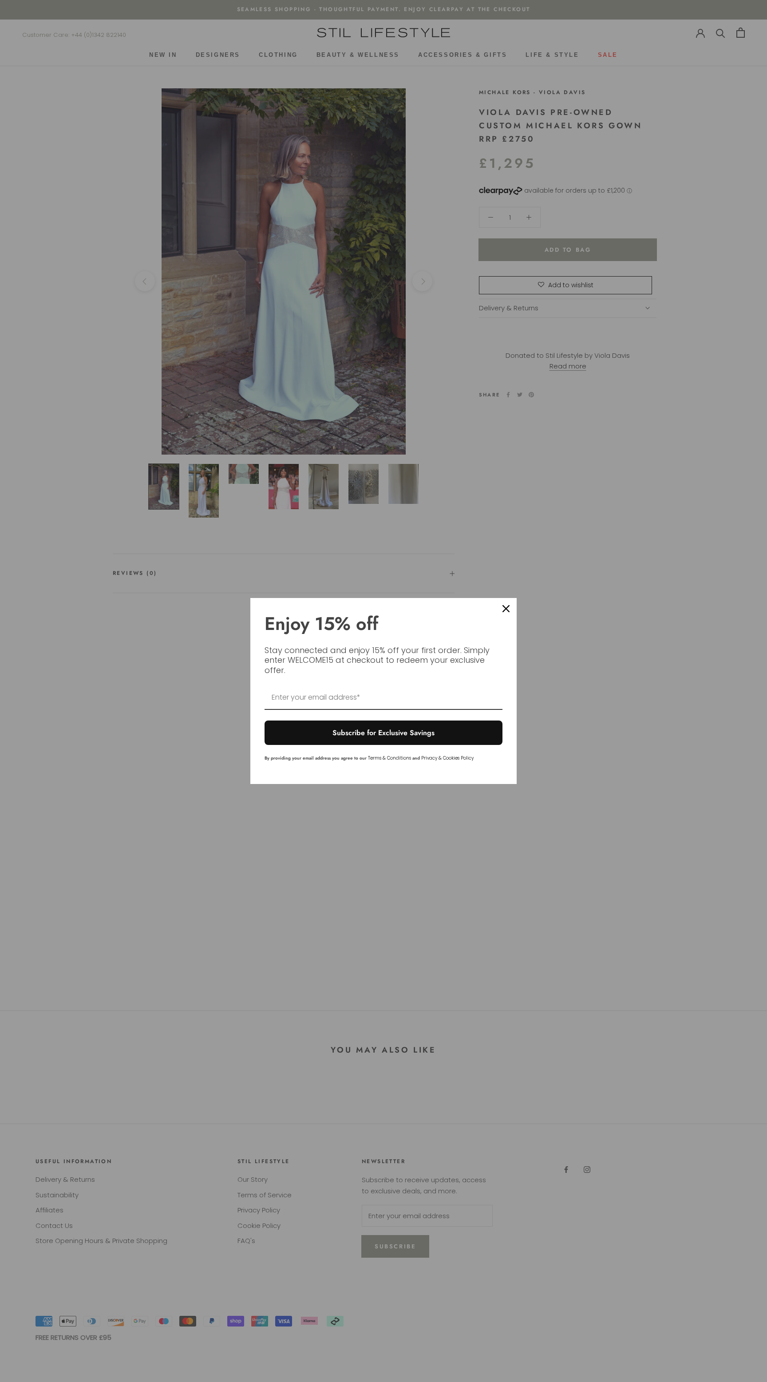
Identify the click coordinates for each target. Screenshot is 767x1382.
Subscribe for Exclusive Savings (383, 733)
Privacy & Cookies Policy (447, 758)
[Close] (506, 608)
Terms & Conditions (389, 758)
